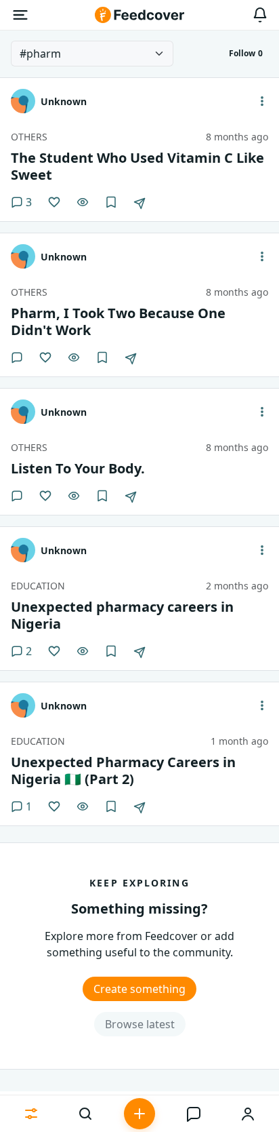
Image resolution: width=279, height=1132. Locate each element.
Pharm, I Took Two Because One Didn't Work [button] (118, 321)
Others (29, 136)
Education (38, 585)
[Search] (85, 1113)
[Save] (111, 202)
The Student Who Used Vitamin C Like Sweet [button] (137, 166)
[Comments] (17, 357)
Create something (139, 988)
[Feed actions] (262, 101)
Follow (246, 53)
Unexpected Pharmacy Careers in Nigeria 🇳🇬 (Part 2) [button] (123, 770)
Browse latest (140, 1024)
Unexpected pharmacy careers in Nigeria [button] (122, 615)
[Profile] (248, 1113)
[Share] (139, 203)
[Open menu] (20, 14)
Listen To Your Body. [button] (78, 468)
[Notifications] (260, 15)
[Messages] (194, 1113)
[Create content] (139, 1113)
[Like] (54, 202)
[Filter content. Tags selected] (31, 1113)
